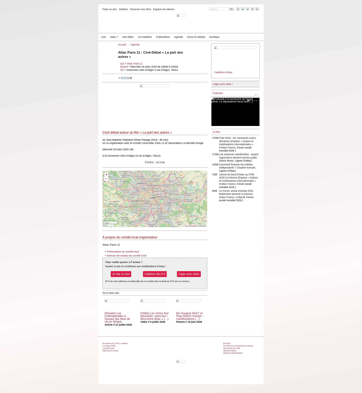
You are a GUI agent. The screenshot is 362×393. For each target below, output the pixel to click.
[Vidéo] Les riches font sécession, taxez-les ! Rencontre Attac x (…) (154, 316)
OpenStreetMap (191, 226)
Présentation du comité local (122, 251)
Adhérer (123, 9)
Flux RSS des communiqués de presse (238, 346)
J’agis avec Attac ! (223, 84)
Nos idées (128, 37)
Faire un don (110, 9)
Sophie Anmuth (246, 167)
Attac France (227, 197)
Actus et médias (196, 37)
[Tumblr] (128, 77)
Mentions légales (229, 351)
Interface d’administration (233, 353)
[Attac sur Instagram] (248, 8)
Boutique (214, 37)
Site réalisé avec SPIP (231, 348)
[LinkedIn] (125, 77)
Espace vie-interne (163, 9)
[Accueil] (181, 21)
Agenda (178, 37)
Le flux (216, 131)
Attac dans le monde (110, 351)
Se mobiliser (145, 37)
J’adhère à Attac (223, 72)
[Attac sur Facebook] (243, 8)
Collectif (240, 197)
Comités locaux (108, 348)
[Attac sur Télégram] (257, 8)
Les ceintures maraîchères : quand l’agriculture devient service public (238, 157)
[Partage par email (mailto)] (119, 77)
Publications (163, 37)
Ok (231, 9)
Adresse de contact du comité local (125, 255)
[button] (155, 196)
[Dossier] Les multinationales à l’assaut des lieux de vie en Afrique (117, 317)
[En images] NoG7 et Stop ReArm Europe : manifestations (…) (189, 316)
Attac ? (114, 37)
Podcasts (218, 93)
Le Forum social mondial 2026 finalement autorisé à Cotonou (236, 194)
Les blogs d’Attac (109, 346)
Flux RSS (226, 343)
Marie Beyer (226, 160)
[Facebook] (122, 77)
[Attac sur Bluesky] (238, 8)
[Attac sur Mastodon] (253, 8)
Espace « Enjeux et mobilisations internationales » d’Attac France (236, 144)
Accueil (122, 44)
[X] (131, 77)
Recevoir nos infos (140, 9)
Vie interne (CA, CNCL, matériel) (115, 343)
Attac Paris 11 (135, 63)
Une (103, 37)
